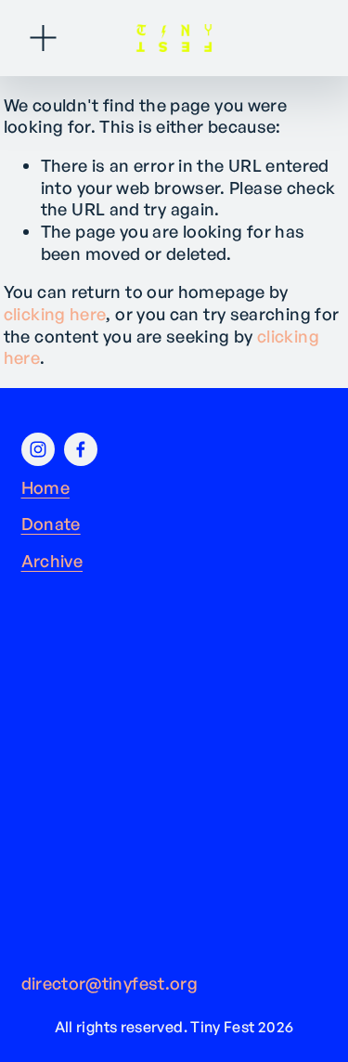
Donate (51, 523)
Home (45, 487)
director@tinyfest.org (110, 983)
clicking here (55, 314)
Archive (52, 560)
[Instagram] (38, 449)
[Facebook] (80, 449)
